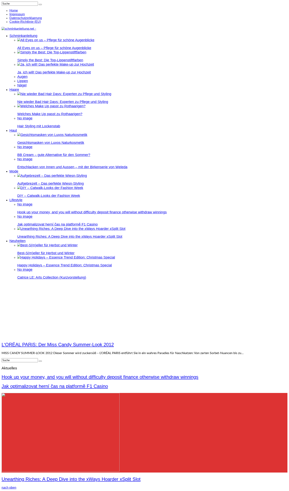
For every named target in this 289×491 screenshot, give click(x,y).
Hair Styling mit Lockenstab (38, 126)
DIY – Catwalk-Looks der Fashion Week (48, 196)
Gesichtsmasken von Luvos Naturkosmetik (50, 143)
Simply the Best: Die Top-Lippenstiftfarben (50, 60)
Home (13, 10)
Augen (22, 77)
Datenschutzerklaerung (25, 18)
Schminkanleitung (23, 36)
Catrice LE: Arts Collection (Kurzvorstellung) (51, 277)
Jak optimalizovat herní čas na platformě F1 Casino (57, 224)
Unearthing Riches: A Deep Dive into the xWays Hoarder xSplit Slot (69, 237)
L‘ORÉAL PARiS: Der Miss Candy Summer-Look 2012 (58, 344)
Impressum (17, 14)
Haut (13, 130)
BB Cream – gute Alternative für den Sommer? (53, 155)
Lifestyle (15, 200)
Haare (14, 90)
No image (24, 118)
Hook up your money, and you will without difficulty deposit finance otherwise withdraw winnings (92, 212)
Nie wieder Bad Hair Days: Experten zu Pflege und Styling (62, 102)
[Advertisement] (144, 310)
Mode (13, 171)
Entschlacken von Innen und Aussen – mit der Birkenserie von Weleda (72, 167)
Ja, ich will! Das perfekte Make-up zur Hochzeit (54, 72)
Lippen (22, 81)
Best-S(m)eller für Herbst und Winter (46, 253)
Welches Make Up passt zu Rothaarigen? (49, 114)
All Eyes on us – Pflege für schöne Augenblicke (54, 48)
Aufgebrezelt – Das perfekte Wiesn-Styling (50, 183)
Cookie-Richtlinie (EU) (25, 21)
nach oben (9, 487)
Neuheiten (17, 241)
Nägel (22, 85)
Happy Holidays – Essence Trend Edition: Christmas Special (64, 265)
